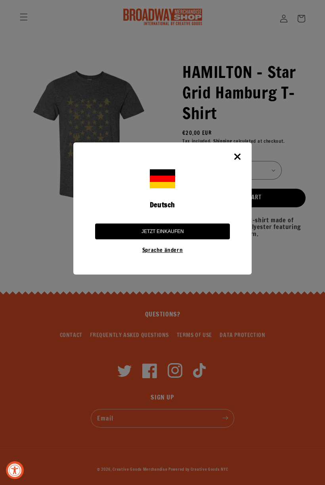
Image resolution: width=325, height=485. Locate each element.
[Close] (237, 156)
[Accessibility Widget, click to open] (15, 470)
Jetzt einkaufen (162, 231)
